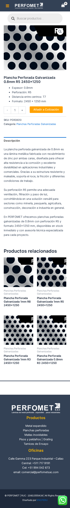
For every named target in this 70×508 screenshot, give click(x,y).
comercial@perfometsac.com (40, 472)
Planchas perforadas (36, 430)
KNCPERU (42, 500)
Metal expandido (35, 426)
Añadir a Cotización (46, 109)
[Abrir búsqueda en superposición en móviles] (35, 18)
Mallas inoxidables (36, 435)
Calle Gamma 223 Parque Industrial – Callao (35, 458)
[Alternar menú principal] (7, 5)
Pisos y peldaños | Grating (36, 439)
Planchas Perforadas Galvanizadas (36, 123)
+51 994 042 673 (39, 467)
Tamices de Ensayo (36, 444)
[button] (60, 31)
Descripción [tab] (12, 140)
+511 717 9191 (41, 463)
